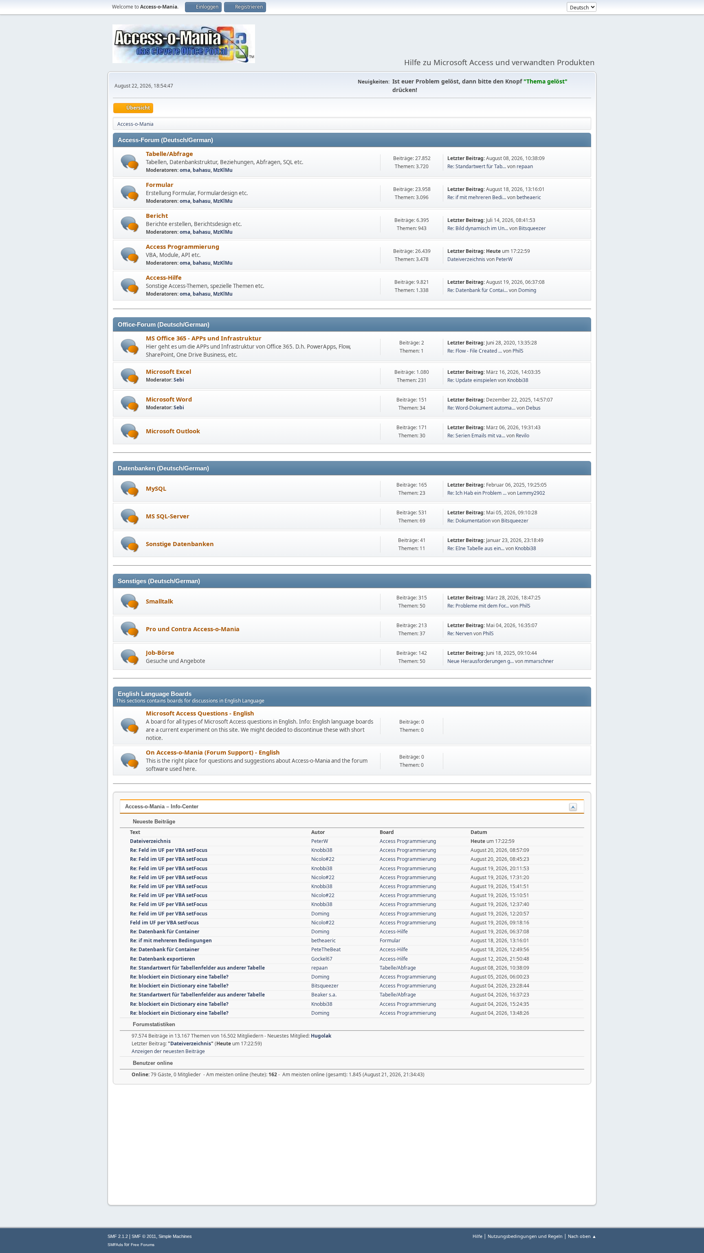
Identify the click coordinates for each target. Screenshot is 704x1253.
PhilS (518, 350)
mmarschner (539, 661)
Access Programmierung (182, 246)
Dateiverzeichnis (466, 259)
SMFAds (115, 1244)
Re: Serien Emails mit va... (476, 435)
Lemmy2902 (531, 492)
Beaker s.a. (324, 994)
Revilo (522, 435)
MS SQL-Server (167, 516)
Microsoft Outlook (173, 431)
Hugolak (321, 1035)
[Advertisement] (352, 1141)
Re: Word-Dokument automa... (481, 407)
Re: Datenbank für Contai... (477, 290)
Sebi (179, 379)
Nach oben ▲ (582, 1236)
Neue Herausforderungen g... (480, 661)
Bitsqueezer (532, 228)
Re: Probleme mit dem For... (478, 605)
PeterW (504, 259)
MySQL (156, 488)
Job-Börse (160, 652)
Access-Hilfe (164, 277)
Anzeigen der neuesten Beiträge (168, 1051)
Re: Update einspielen (472, 380)
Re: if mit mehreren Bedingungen (171, 940)
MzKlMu (223, 170)
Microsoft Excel (168, 371)
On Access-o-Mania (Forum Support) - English (213, 752)
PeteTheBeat (326, 949)
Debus (533, 407)
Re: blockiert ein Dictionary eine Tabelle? (179, 976)
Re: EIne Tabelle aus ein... (475, 548)
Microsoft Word (169, 399)
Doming (527, 290)
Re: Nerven (459, 633)
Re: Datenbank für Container (164, 931)
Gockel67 (321, 958)
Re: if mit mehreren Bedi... (476, 197)
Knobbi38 (517, 380)
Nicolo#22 (322, 859)
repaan (525, 166)
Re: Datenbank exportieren (162, 958)
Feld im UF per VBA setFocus (164, 922)
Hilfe (477, 1236)
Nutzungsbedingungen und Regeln (525, 1236)
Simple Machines (175, 1236)
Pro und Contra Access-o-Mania (193, 629)
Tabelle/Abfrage (169, 153)
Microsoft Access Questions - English (200, 713)
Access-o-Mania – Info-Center (161, 806)
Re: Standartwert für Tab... (476, 166)
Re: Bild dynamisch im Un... (477, 228)
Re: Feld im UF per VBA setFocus (168, 850)
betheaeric (529, 197)
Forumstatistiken (153, 1024)
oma (185, 170)
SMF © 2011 (144, 1236)
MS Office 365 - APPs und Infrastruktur (204, 338)
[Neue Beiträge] (130, 162)
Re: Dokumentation (469, 520)
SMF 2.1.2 (118, 1236)
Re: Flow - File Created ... (474, 350)
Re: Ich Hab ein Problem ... (476, 492)
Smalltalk (159, 601)
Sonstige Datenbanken (180, 544)
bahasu (202, 170)
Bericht (157, 215)
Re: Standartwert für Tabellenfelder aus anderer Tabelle (197, 967)
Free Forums (142, 1244)
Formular (160, 184)
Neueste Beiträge (153, 822)
